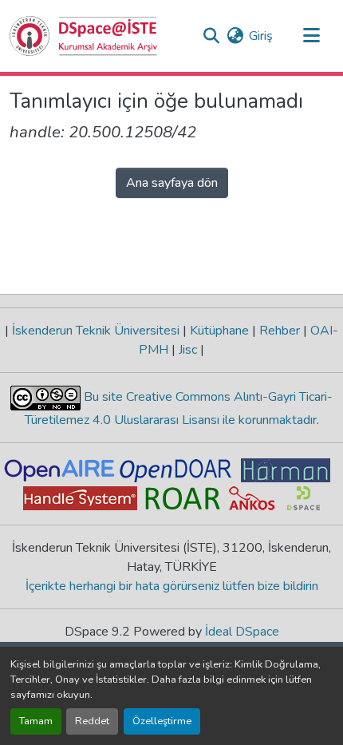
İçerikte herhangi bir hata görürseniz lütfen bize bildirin (172, 586)
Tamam (36, 721)
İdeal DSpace (242, 631)
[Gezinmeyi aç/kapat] (311, 36)
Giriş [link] (261, 36)
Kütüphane (219, 330)
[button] (84, 36)
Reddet (92, 721)
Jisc (187, 350)
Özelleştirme (161, 721)
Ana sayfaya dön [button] (172, 183)
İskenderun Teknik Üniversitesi (96, 330)
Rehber (279, 330)
